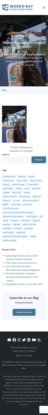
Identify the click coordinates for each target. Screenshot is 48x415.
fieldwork (6, 200)
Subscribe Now (24, 312)
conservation (32, 184)
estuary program (10, 196)
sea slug (16, 224)
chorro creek (22, 180)
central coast (8, 180)
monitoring (15, 204)
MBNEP (5, 204)
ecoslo (26, 188)
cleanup (6, 184)
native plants (31, 216)
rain (41, 216)
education (36, 188)
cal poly (31, 176)
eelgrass (6, 192)
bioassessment (9, 176)
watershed (20, 232)
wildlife (33, 236)
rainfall (5, 220)
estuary (27, 192)
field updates (24, 196)
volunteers (28, 228)
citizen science (36, 180)
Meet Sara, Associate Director (21, 262)
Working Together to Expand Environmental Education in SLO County (22, 277)
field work (37, 196)
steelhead (7, 228)
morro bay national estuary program (18, 212)
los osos (16, 200)
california (21, 176)
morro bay (27, 204)
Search (5, 154)
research (14, 220)
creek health (8, 188)
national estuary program (13, 216)
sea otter (6, 224)
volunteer (17, 228)
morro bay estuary (10, 208)
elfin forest (16, 192)
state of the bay (29, 224)
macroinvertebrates (31, 200)
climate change (18, 184)
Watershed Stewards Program (15, 236)
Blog (4, 90)
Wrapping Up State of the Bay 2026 (24, 284)
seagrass (36, 220)
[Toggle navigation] (44, 7)
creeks (18, 188)
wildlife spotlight (9, 240)
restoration (25, 220)
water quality (8, 232)
